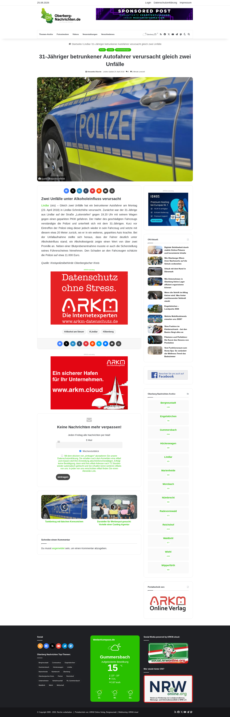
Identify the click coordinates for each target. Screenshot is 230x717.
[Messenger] (105, 343)
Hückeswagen (58, 667)
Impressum (186, 2)
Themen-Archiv (46, 34)
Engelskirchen (70, 663)
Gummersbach (44, 667)
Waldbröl (42, 685)
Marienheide (43, 672)
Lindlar (86, 44)
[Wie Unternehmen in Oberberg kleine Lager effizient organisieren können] (155, 281)
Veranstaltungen (90, 34)
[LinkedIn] (79, 190)
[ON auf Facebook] (168, 378)
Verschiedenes (107, 34)
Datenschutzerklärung (165, 2)
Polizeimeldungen (123, 50)
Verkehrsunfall (57, 681)
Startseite (76, 44)
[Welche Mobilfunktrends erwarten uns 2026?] (155, 319)
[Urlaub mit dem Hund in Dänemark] (155, 271)
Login (148, 2)
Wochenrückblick (90, 451)
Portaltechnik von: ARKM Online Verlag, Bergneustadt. (96, 712)
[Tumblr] (86, 190)
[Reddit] (99, 190)
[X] (73, 190)
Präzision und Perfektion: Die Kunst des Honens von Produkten (176, 340)
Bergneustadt (43, 663)
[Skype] (99, 343)
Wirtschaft (60, 685)
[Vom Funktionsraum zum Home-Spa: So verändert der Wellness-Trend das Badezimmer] (155, 350)
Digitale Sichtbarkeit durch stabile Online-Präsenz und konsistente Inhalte (176, 250)
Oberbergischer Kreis (46, 676)
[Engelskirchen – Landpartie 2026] (155, 309)
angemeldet (58, 548)
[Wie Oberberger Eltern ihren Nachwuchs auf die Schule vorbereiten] (155, 261)
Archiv (102, 50)
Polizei (60, 676)
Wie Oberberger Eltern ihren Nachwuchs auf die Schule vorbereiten (175, 261)
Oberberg (109, 332)
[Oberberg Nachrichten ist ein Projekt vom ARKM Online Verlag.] (168, 613)
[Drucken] (112, 190)
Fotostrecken (63, 34)
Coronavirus (56, 663)
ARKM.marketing (89, 270)
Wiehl (51, 685)
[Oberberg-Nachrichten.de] (60, 16)
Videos (76, 34)
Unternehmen (44, 681)
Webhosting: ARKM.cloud (128, 712)
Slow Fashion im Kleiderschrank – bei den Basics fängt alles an (175, 329)
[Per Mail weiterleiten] (105, 190)
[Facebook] (66, 190)
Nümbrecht (55, 672)
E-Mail (89, 440)
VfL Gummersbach (73, 681)
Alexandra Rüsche (94, 72)
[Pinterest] (92, 190)
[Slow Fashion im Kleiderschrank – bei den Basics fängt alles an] (155, 329)
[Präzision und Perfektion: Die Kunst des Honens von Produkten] (155, 340)
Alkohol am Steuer (74, 332)
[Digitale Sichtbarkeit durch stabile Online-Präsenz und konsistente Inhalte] (155, 250)
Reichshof (70, 676)
